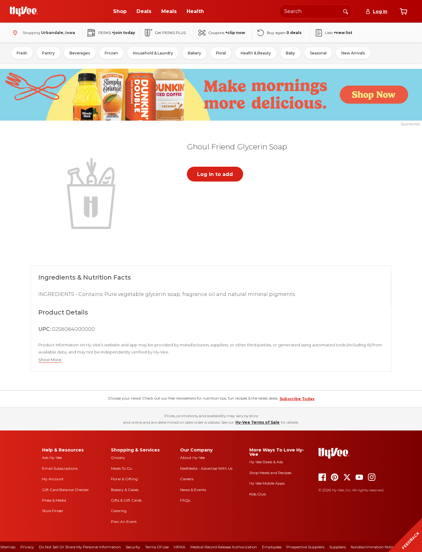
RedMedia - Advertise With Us (206, 468)
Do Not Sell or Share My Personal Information (80, 547)
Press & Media (54, 500)
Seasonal (318, 53)
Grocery (118, 457)
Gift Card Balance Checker (65, 489)
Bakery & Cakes (124, 489)
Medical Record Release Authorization (223, 547)
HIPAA (179, 547)
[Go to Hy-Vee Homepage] (24, 11)
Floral (221, 53)
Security (133, 547)
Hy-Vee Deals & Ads (266, 462)
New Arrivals (353, 53)
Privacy (27, 547)
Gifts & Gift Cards (126, 500)
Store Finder (52, 510)
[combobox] (316, 11)
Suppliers (337, 547)
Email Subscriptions (60, 468)
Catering (119, 510)
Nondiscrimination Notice (373, 547)
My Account (53, 479)
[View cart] (403, 11)
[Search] (345, 11)
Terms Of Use (157, 547)
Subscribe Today (297, 398)
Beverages (80, 53)
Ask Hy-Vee (52, 457)
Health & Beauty (256, 53)
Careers (186, 479)
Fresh (22, 53)
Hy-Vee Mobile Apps (267, 483)
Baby (290, 53)
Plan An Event (124, 521)
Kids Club (257, 494)
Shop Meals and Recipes (270, 472)
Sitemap (7, 547)
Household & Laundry (153, 53)
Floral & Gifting (124, 479)
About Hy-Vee (192, 457)
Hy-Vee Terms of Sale (257, 422)
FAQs (185, 500)
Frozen (111, 53)
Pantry (48, 53)
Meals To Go (121, 468)
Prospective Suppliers (305, 547)
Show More (49, 359)
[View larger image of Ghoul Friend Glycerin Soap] (92, 192)
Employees (271, 547)
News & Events (193, 489)
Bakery (194, 53)
